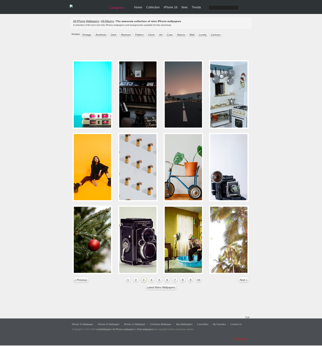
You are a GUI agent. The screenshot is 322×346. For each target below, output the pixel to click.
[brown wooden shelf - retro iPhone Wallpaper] (138, 94)
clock (151, 34)
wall (192, 34)
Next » (243, 279)
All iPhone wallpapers (123, 329)
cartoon (215, 34)
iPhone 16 (170, 7)
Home (138, 7)
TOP (247, 317)
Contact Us (236, 324)
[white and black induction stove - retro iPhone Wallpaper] (228, 94)
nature (181, 34)
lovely (202, 34)
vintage (86, 34)
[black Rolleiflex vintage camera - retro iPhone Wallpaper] (138, 240)
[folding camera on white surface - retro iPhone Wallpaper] (228, 167)
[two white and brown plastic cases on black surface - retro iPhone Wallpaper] (92, 94)
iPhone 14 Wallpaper (135, 324)
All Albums (107, 21)
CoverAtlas (202, 324)
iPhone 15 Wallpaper (82, 324)
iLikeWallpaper (103, 329)
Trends (196, 7)
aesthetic (101, 34)
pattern (139, 34)
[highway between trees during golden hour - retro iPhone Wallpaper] (183, 94)
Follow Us (241, 339)
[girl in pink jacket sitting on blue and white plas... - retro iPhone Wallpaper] (183, 240)
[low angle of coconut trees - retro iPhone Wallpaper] (228, 240)
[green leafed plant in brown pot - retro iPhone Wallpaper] (183, 167)
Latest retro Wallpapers (161, 287)
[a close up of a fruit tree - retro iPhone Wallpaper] (92, 240)
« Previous (81, 279)
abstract (126, 34)
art (160, 34)
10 (198, 279)
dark (113, 34)
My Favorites (219, 324)
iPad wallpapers (145, 329)
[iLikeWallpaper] (88, 6)
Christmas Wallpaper (160, 324)
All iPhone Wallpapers (86, 21)
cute (170, 34)
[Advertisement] (163, 48)
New (184, 7)
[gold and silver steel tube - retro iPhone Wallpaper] (138, 167)
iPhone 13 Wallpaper (108, 324)
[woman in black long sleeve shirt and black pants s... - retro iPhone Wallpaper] (92, 167)
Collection (153, 7)
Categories (116, 7)
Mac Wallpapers (184, 324)
